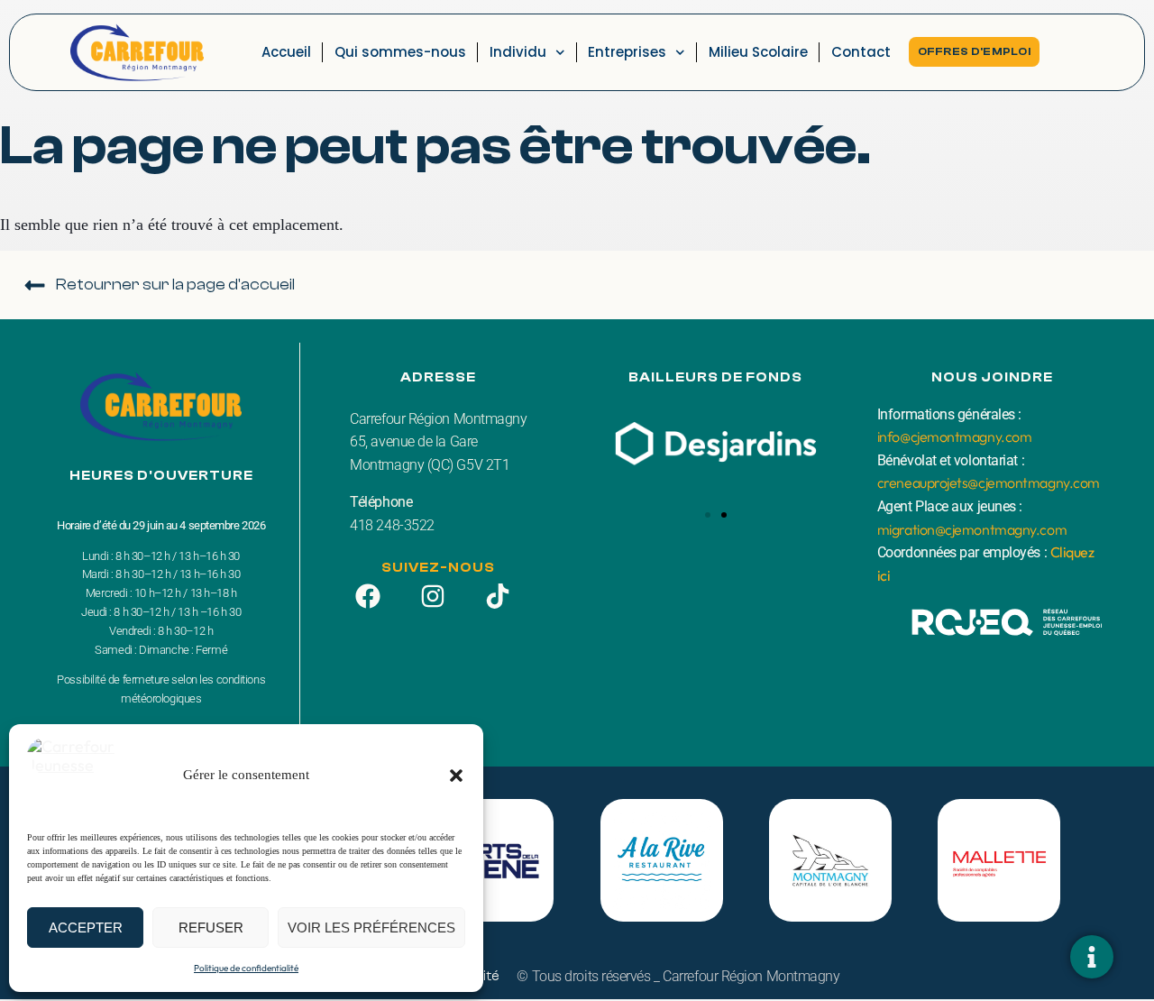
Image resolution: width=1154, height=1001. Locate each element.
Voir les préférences (371, 927)
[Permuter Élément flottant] (1091, 956)
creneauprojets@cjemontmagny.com (988, 482)
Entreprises (627, 51)
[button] (456, 776)
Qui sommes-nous (400, 51)
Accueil (286, 51)
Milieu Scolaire (758, 51)
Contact (861, 51)
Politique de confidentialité (246, 968)
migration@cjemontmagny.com (972, 529)
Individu (518, 51)
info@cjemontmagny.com (954, 436)
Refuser (211, 927)
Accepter (86, 927)
